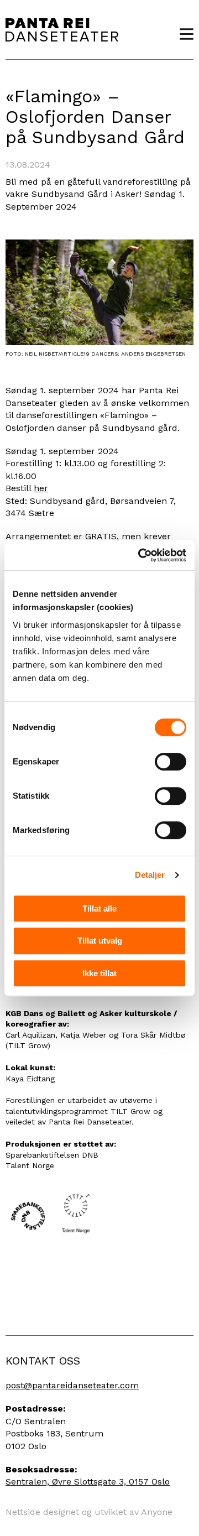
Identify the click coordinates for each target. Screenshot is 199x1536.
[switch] (170, 761)
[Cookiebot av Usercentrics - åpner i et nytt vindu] (140, 555)
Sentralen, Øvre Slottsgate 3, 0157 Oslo (88, 1481)
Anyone (156, 1512)
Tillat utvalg (99, 940)
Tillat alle (99, 908)
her (41, 488)
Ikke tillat (99, 973)
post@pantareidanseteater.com (72, 1385)
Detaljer (150, 874)
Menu (182, 34)
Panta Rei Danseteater (62, 29)
